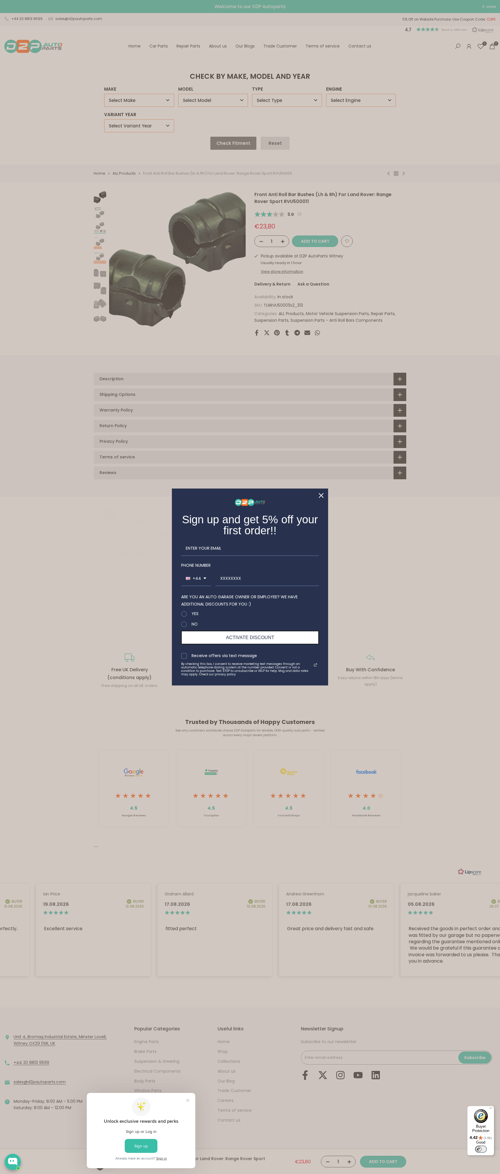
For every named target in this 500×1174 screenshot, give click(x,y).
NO (195, 624)
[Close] (321, 495)
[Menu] (490, 1109)
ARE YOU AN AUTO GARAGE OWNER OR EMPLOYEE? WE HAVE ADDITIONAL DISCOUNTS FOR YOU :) (239, 600)
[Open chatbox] (13, 1162)
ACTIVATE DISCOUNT (250, 637)
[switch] (481, 1149)
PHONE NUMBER (196, 565)
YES (195, 614)
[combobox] (196, 578)
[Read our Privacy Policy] (315, 664)
